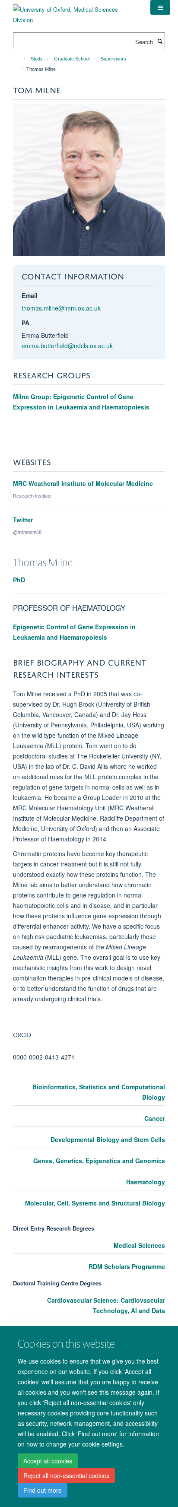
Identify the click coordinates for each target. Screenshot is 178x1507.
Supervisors (113, 58)
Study (37, 58)
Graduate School (71, 58)
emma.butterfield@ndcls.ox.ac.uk (67, 345)
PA (25, 322)
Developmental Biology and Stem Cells (108, 1139)
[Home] (20, 58)
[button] (160, 7)
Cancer (154, 1118)
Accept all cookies (47, 1460)
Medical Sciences (139, 1245)
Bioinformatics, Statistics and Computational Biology (98, 1091)
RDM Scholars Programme (127, 1266)
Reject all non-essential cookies (66, 1475)
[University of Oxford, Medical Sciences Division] (75, 11)
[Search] (160, 41)
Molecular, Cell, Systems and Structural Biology (95, 1203)
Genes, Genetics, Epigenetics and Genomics (99, 1160)
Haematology (145, 1181)
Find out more (42, 1490)
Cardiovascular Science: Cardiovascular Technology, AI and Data (106, 1305)
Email (30, 295)
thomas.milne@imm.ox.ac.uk (61, 308)
